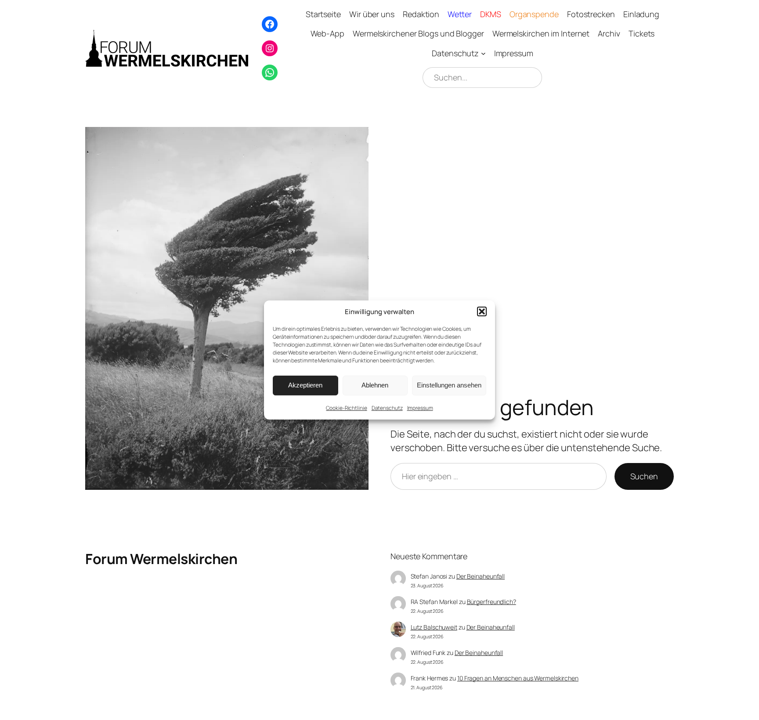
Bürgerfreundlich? (491, 601)
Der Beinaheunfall (480, 576)
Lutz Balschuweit (434, 627)
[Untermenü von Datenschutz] (483, 53)
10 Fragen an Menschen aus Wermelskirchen (517, 678)
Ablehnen (374, 385)
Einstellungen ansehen (449, 385)
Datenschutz (387, 408)
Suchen (644, 476)
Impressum (420, 408)
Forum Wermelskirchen (161, 558)
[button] (481, 311)
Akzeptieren (305, 385)
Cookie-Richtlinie (346, 408)
